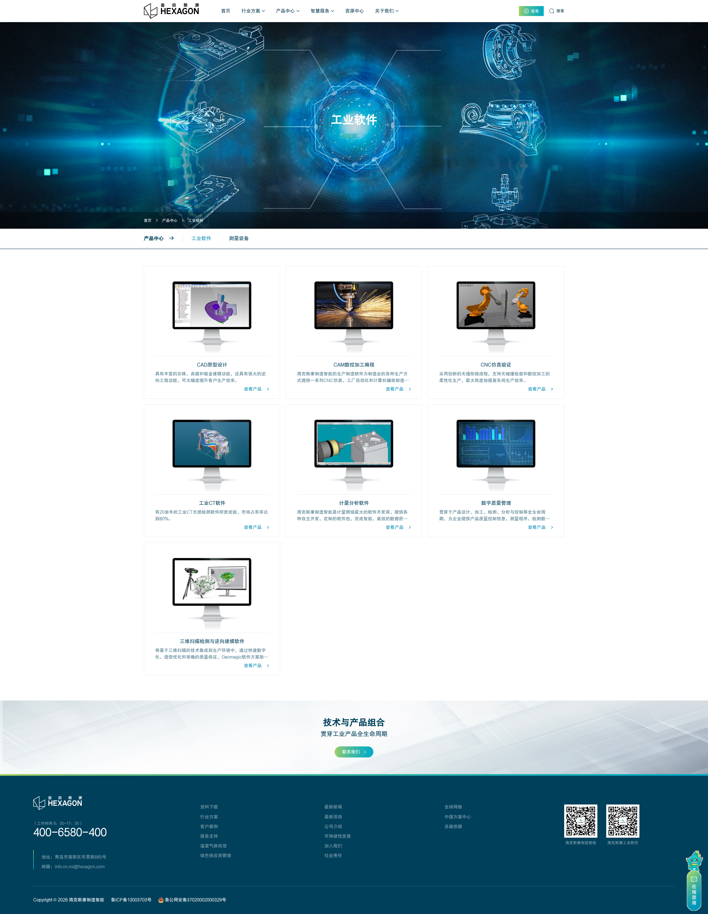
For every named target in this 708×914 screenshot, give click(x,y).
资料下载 (209, 806)
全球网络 (453, 806)
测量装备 (239, 238)
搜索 (560, 11)
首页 (225, 11)
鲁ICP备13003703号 (131, 899)
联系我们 (351, 751)
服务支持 (209, 836)
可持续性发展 (337, 836)
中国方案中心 (457, 816)
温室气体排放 (213, 845)
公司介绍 (333, 826)
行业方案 (250, 11)
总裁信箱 (453, 826)
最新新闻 (333, 806)
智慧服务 (320, 11)
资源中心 (354, 11)
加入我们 (333, 845)
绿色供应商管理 (215, 855)
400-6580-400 (70, 832)
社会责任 (333, 855)
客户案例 (209, 826)
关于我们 (384, 11)
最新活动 (333, 816)
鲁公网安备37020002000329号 (195, 899)
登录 (535, 11)
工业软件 (196, 220)
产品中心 (285, 11)
